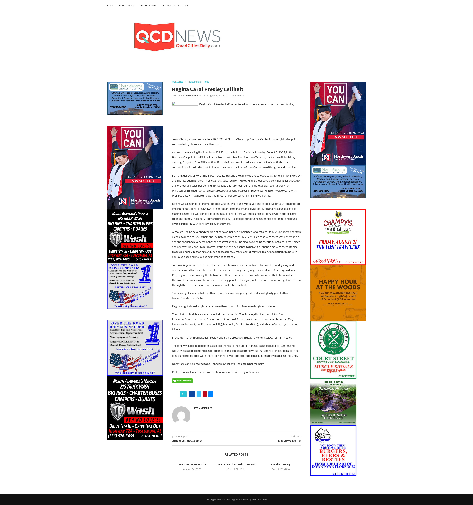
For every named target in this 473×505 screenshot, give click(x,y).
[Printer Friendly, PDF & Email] (182, 380)
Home (110, 5)
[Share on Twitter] (199, 394)
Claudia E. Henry (280, 464)
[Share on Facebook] (192, 394)
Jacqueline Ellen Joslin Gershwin (236, 464)
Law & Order (126, 5)
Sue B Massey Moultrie (192, 464)
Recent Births (148, 5)
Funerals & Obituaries (175, 5)
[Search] (364, 5)
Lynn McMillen (192, 95)
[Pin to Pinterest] (205, 394)
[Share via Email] (210, 394)
